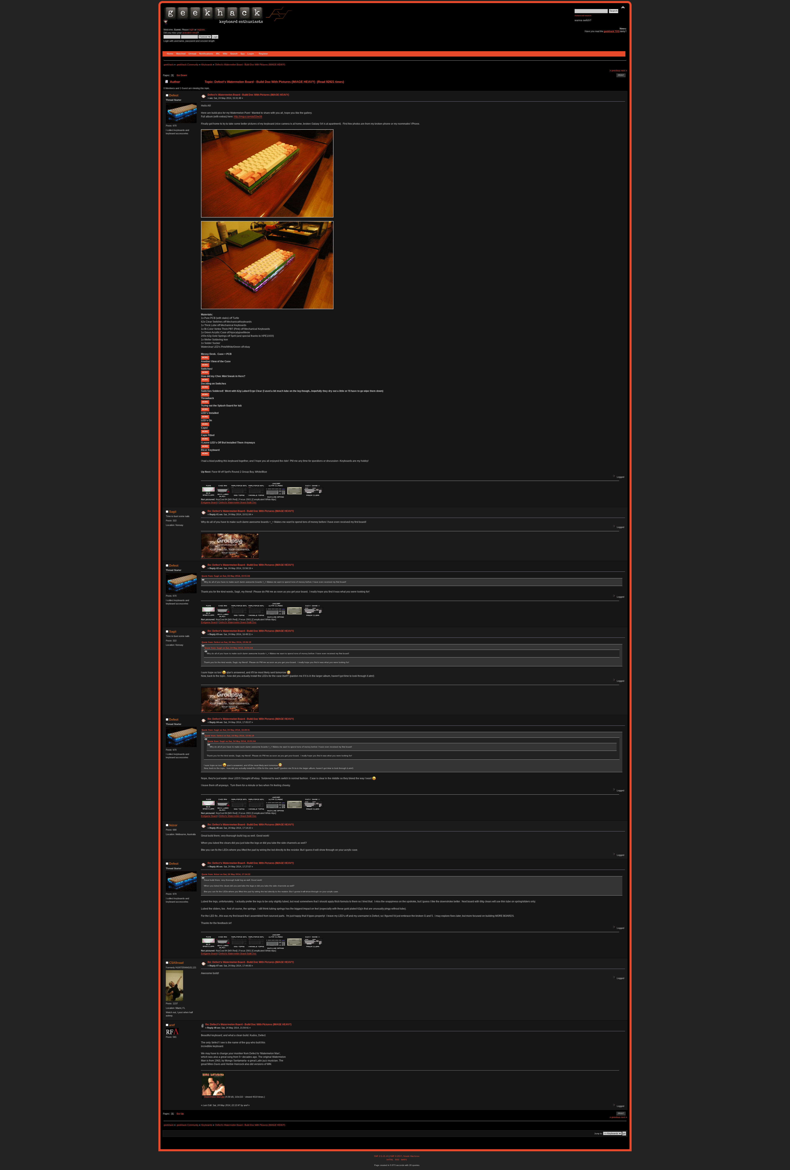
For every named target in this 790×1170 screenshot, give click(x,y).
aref (172, 1025)
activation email (190, 32)
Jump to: (598, 1133)
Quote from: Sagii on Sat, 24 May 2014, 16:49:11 (226, 730)
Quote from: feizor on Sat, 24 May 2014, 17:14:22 (226, 874)
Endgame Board (209, 502)
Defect (173, 95)
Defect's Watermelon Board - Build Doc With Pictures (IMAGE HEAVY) (248, 94)
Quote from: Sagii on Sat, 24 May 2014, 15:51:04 (226, 576)
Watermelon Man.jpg (213, 1097)
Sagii (172, 511)
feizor (173, 825)
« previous (615, 70)
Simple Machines (411, 1156)
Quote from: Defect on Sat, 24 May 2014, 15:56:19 (226, 642)
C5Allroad (176, 962)
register (200, 29)
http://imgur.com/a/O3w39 (248, 116)
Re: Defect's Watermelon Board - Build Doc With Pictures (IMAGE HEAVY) (251, 511)
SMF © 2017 (396, 1156)
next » (624, 70)
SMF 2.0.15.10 (381, 1156)
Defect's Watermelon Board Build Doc (237, 502)
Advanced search (583, 15)
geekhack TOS (611, 31)
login (191, 29)
